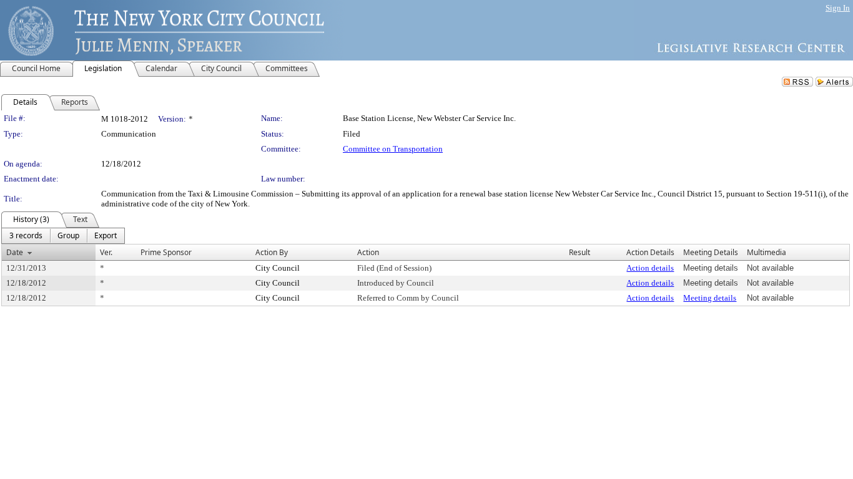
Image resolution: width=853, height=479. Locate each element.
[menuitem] (26, 235)
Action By (271, 252)
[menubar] (63, 236)
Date (14, 252)
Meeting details (709, 297)
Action (368, 252)
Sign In (838, 7)
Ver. (106, 252)
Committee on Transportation (393, 148)
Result (579, 252)
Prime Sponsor (166, 252)
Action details (650, 268)
